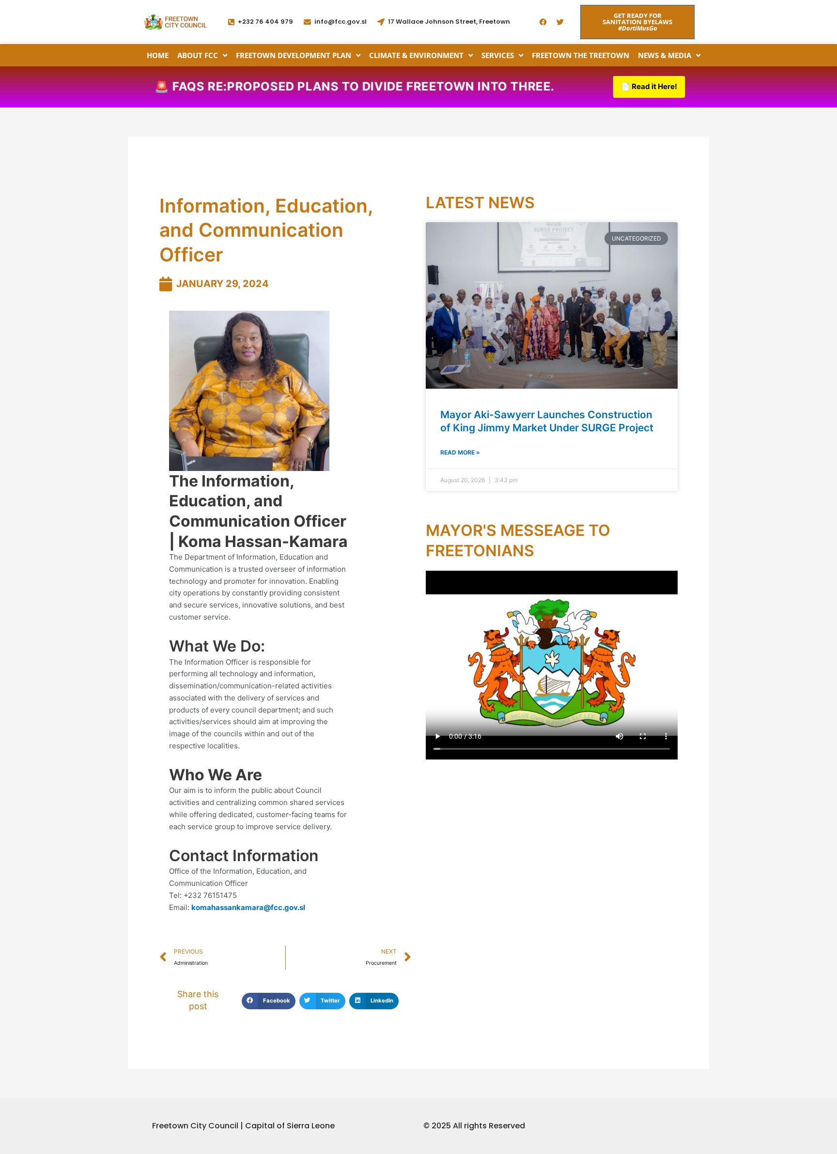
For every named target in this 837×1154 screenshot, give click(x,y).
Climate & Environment (416, 55)
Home (158, 55)
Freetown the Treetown (580, 55)
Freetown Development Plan (293, 55)
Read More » (460, 452)
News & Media (664, 55)
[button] (268, 1001)
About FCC (197, 55)
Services (497, 55)
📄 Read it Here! (649, 86)
